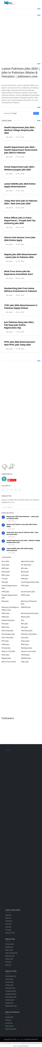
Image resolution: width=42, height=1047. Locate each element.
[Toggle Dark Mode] (32, 2)
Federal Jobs (9, 1026)
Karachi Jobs (9, 982)
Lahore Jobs (9, 979)
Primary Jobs (9, 944)
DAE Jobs (8, 965)
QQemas (8, 918)
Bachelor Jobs (10, 956)
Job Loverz (20, 1039)
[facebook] (27, 2)
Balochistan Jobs (11, 1029)
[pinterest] (7, 490)
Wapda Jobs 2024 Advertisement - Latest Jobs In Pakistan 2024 (20, 256)
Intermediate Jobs (11, 953)
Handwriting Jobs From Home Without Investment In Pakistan (20, 289)
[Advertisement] (21, 39)
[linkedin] (3, 490)
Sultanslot (8, 921)
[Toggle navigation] (38, 2)
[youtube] (11, 490)
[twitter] (19, 490)
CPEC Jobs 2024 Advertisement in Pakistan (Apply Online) (20, 306)
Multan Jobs (9, 985)
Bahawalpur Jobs (11, 1006)
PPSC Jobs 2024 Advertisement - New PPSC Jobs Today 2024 (20, 343)
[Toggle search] (35, 2)
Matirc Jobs (9, 950)
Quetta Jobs (9, 1003)
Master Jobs (9, 959)
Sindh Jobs (9, 1023)
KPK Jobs (8, 1020)
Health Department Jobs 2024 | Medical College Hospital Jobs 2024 (20, 130)
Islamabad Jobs (10, 976)
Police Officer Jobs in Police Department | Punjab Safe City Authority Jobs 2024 (19, 220)
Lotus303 (8, 924)
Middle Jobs (9, 947)
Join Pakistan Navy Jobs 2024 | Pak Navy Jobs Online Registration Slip (19, 325)
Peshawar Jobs (10, 988)
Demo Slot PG (9, 933)
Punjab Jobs (9, 1017)
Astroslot (8, 927)
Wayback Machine (26, 1043)
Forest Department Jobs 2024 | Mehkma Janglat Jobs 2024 (19, 168)
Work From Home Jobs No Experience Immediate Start (18, 272)
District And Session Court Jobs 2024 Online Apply (19, 239)
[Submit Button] (38, 507)
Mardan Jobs (9, 1000)
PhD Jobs (8, 962)
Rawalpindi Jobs (10, 994)
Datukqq (8, 915)
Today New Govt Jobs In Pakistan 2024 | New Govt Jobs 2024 (20, 202)
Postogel (8, 930)
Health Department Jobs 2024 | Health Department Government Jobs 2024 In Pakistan (20, 150)
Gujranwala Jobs (10, 997)
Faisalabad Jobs (10, 991)
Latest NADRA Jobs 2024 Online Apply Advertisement (19, 185)
